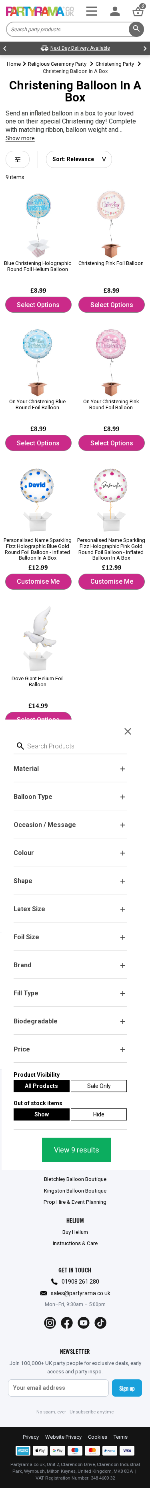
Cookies (97, 1437)
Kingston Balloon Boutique (75, 1190)
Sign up (127, 1388)
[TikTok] (100, 1323)
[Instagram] (50, 1323)
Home (14, 64)
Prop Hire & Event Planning (75, 1202)
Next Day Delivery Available (80, 48)
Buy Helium (75, 1232)
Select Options (38, 305)
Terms (121, 1437)
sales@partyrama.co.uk (80, 1293)
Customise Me (38, 581)
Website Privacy (63, 1437)
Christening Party (115, 64)
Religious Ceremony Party (57, 64)
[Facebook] (67, 1323)
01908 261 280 (80, 1281)
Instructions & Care (75, 1243)
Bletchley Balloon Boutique (75, 1179)
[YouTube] (84, 1323)
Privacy (31, 1437)
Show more (20, 138)
